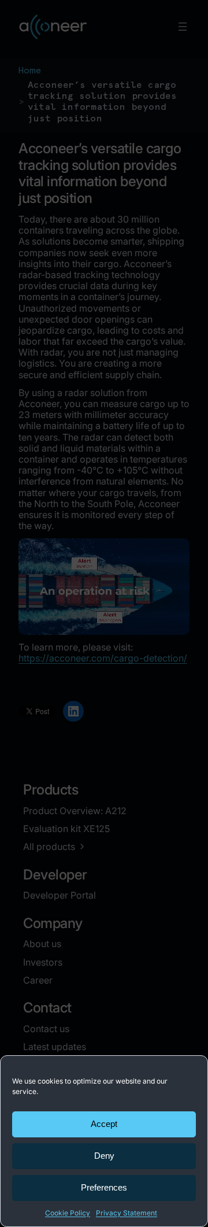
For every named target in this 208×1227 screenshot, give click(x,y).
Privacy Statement (126, 1212)
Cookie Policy (67, 1212)
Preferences (104, 1187)
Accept (104, 1124)
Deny (104, 1156)
